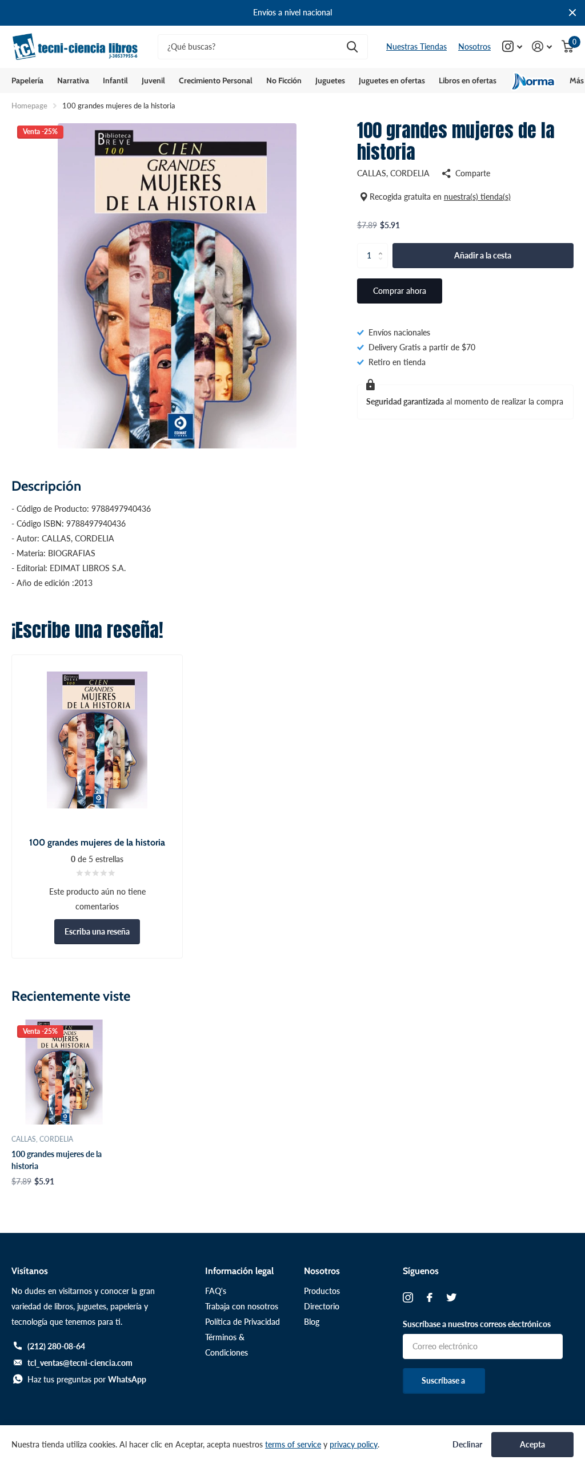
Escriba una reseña (97, 931)
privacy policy (354, 1444)
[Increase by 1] (384, 246)
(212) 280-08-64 (56, 1346)
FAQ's (215, 1291)
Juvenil (153, 80)
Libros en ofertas (467, 80)
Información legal (239, 1270)
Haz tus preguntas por (86, 1379)
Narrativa (73, 80)
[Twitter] (451, 1297)
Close (572, 13)
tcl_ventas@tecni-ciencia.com (80, 1363)
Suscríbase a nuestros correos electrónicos (477, 1324)
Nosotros (474, 46)
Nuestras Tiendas (416, 46)
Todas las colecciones (27, 80)
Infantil (115, 80)
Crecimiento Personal (216, 80)
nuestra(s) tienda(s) (477, 196)
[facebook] (429, 1297)
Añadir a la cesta (482, 255)
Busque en (352, 47)
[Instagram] (408, 1297)
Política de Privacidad (242, 1322)
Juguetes (330, 80)
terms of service (293, 1444)
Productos (322, 1291)
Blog (311, 1322)
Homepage (29, 105)
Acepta (532, 1444)
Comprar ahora (399, 291)
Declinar (467, 1444)
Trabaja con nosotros (241, 1306)
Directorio (321, 1306)
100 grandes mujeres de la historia (56, 1160)
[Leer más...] (512, 46)
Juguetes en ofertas (392, 80)
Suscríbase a (444, 1380)
